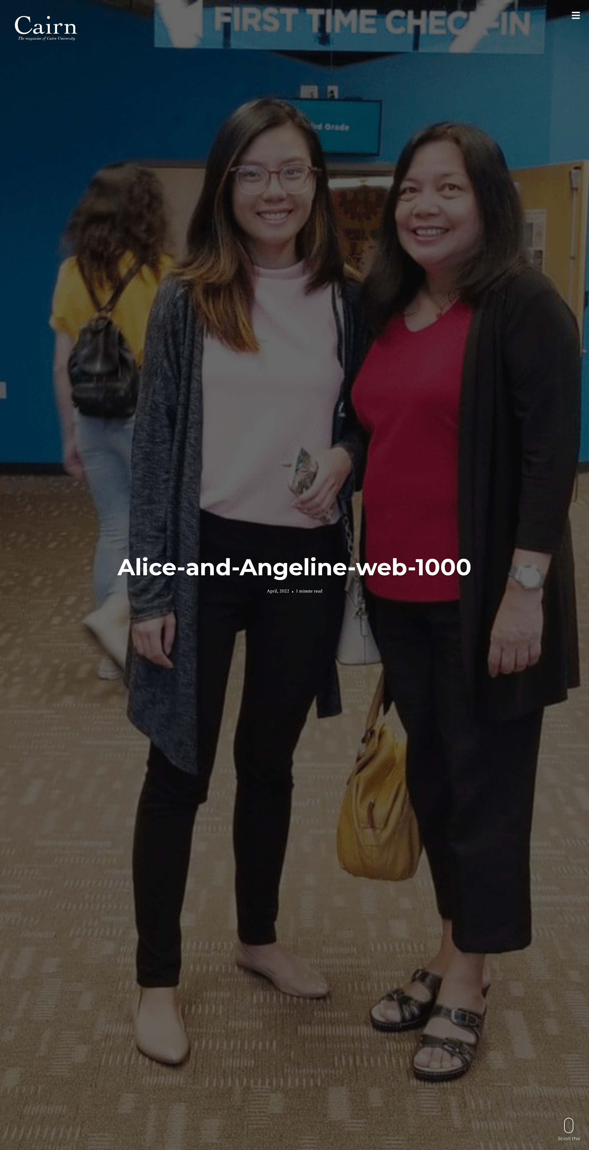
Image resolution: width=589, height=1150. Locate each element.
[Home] (46, 27)
